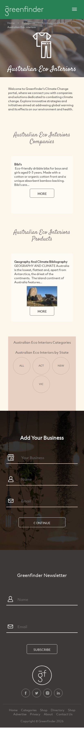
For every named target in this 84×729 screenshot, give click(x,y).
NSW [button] (61, 365)
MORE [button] (42, 194)
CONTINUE (42, 523)
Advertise (20, 714)
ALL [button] (21, 365)
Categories (28, 23)
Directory (58, 710)
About (48, 714)
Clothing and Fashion (55, 23)
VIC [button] (41, 384)
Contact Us (64, 714)
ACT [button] (41, 365)
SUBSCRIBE (42, 650)
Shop (43, 710)
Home (11, 23)
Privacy (35, 714)
